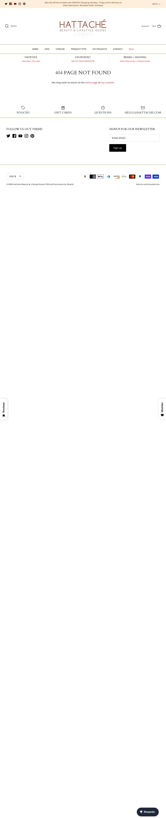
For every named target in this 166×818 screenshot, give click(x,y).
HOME (35, 49)
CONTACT (118, 49)
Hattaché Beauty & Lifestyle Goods (29, 184)
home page (91, 82)
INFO (47, 49)
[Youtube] (15, 4)
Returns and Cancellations (148, 184)
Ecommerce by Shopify (63, 184)
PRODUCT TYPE (78, 49)
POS (47, 184)
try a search (107, 82)
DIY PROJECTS (100, 49)
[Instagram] (19, 4)
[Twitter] (6, 4)
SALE (131, 49)
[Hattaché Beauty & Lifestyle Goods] (83, 26)
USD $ (155, 4)
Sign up (117, 147)
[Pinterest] (24, 4)
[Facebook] (10, 4)
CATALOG (60, 49)
